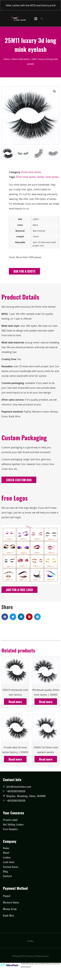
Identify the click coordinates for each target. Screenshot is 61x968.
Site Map (30, 941)
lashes (40, 177)
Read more (15, 701)
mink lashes (52, 177)
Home (6, 59)
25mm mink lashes (20, 59)
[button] (24, 271)
